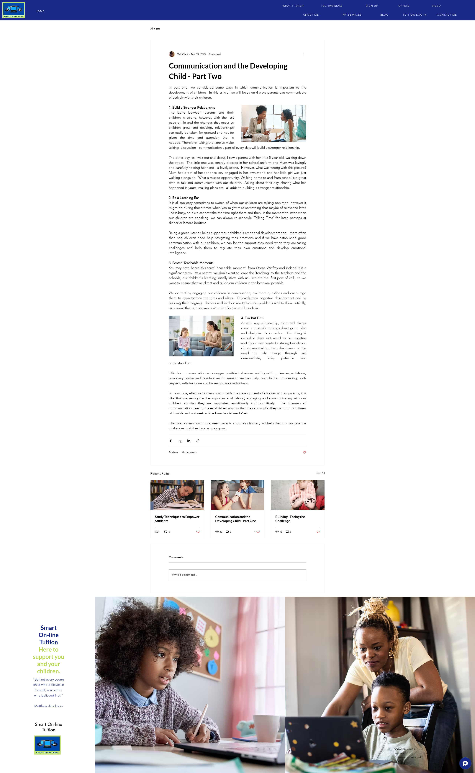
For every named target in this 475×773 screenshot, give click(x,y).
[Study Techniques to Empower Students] (177, 495)
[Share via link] (198, 441)
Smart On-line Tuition (48, 727)
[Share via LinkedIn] (189, 441)
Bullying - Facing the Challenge (290, 519)
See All (321, 473)
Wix (400, 761)
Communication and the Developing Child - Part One (235, 519)
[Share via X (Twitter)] (179, 441)
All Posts (155, 28)
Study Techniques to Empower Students (177, 519)
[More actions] (304, 54)
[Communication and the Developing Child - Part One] (237, 495)
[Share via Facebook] (170, 441)
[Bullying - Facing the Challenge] (298, 495)
